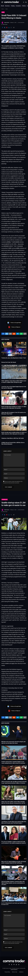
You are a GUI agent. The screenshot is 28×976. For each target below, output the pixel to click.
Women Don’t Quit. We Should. (8, 362)
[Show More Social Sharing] (14, 27)
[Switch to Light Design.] (24, 2)
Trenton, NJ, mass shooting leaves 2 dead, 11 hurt (13, 358)
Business (7, 5)
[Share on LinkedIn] (9, 27)
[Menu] (2, 2)
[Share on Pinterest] (7, 27)
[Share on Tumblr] (11, 27)
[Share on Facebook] (2, 27)
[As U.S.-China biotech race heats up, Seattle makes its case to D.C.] (14, 894)
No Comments (21, 22)
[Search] (26, 2)
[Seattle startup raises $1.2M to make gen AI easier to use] (14, 524)
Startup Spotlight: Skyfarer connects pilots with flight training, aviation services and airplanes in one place (13, 883)
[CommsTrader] (11, 2)
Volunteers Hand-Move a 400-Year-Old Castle (12, 438)
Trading (13, 5)
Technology (4, 499)
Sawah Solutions (14, 969)
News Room (6, 22)
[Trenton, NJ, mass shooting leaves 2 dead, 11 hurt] (14, 349)
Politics (24, 5)
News (3, 12)
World (2, 5)
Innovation (18, 5)
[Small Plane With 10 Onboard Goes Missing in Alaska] (14, 37)
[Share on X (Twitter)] (5, 27)
